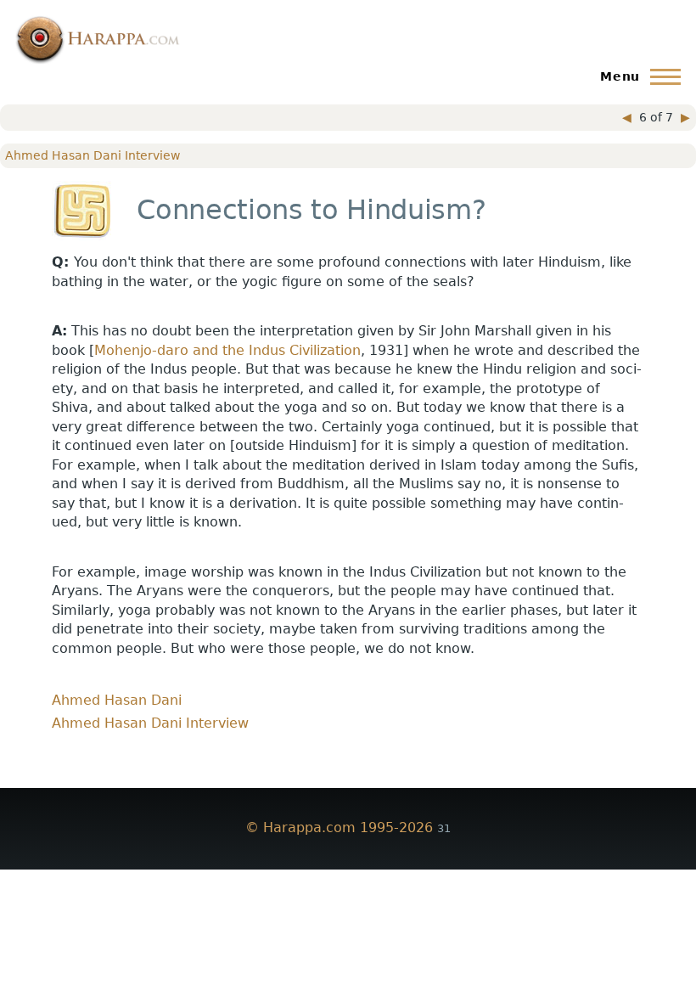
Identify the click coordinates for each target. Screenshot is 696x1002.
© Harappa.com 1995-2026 (339, 827)
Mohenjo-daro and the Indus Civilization (227, 350)
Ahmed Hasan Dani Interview (92, 155)
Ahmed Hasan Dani (117, 700)
